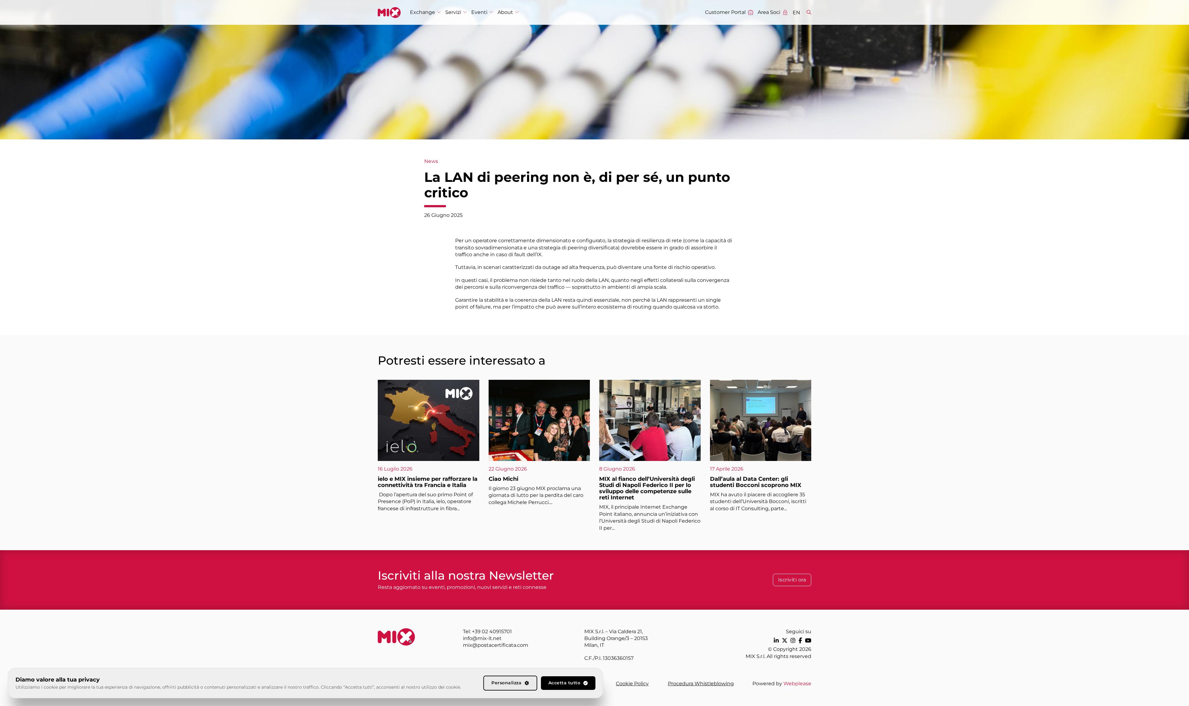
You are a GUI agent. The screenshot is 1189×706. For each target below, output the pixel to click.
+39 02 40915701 (492, 631)
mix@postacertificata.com (495, 645)
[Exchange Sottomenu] (439, 12)
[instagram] (792, 640)
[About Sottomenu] (517, 12)
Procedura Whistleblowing (701, 683)
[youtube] (808, 640)
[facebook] (800, 640)
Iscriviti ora (792, 580)
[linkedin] (776, 640)
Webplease (797, 683)
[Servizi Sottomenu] (465, 12)
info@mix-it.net (482, 638)
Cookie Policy (632, 683)
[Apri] (809, 12)
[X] (784, 640)
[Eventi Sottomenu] (491, 12)
